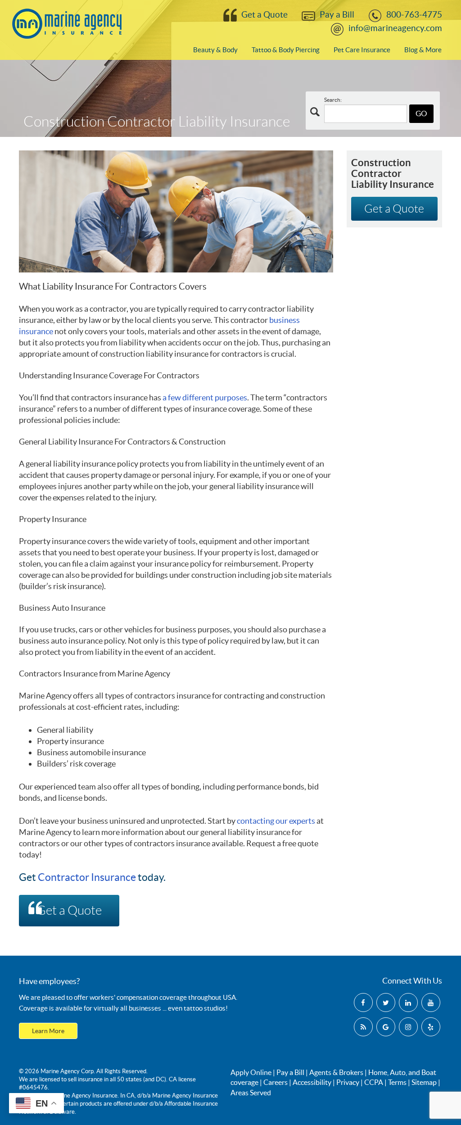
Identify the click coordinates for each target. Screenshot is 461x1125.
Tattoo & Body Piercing (286, 50)
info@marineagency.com (395, 28)
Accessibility (312, 1082)
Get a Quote (264, 14)
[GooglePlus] (385, 1026)
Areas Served (250, 1093)
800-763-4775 (414, 14)
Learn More (48, 1030)
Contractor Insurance (87, 877)
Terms (397, 1082)
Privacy (347, 1082)
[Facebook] (363, 1002)
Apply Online (250, 1072)
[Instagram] (408, 1026)
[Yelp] (430, 1026)
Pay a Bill (337, 14)
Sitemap (424, 1082)
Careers (275, 1082)
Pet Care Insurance (362, 50)
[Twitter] (385, 1002)
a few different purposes (205, 397)
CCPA (373, 1082)
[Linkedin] (408, 1002)
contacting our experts (276, 821)
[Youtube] (430, 1002)
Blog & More (423, 50)
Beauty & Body (215, 50)
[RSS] (363, 1026)
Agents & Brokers (336, 1072)
